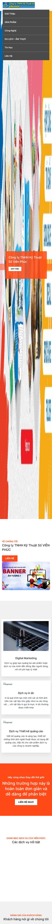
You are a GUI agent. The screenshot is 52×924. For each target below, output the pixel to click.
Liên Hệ (8, 56)
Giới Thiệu (10, 13)
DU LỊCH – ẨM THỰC (15, 39)
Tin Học (9, 47)
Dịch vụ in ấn (26, 693)
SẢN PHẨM (10, 22)
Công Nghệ (10, 30)
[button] (4, 265)
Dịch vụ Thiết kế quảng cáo (26, 731)
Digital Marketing (26, 658)
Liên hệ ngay (26, 802)
